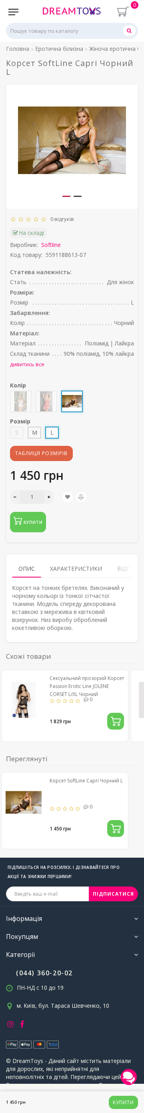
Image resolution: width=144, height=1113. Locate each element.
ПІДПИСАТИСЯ (113, 893)
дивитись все (27, 364)
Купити (123, 1102)
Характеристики (76, 568)
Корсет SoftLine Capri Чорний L (86, 780)
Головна (17, 48)
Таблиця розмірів (41, 453)
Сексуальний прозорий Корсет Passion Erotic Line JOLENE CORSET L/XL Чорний (87, 686)
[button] (66, 196)
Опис (26, 568)
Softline (51, 245)
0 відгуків (61, 219)
